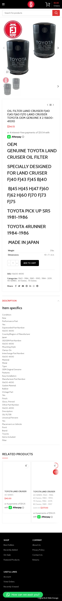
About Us (36, 545)
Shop (6, 540)
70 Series (32, 281)
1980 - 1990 (35, 278)
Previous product (47, 104)
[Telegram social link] (37, 286)
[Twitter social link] (19, 286)
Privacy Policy (38, 550)
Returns (35, 559)
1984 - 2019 (47, 278)
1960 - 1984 (23, 278)
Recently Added (11, 550)
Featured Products (12, 559)
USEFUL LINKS (10, 572)
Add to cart (30, 263)
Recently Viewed (11, 586)
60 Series (22, 281)
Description (9, 300)
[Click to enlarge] (7, 72)
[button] (26, 465)
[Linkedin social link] (30, 286)
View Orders (9, 581)
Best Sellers (9, 545)
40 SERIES (12, 281)
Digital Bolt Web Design (48, 598)
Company (37, 540)
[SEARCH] (56, 13)
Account (7, 576)
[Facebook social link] (15, 286)
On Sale (7, 555)
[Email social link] (23, 286)
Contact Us (37, 555)
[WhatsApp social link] (33, 286)
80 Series (37, 504)
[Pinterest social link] (27, 286)
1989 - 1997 (47, 504)
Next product (53, 104)
